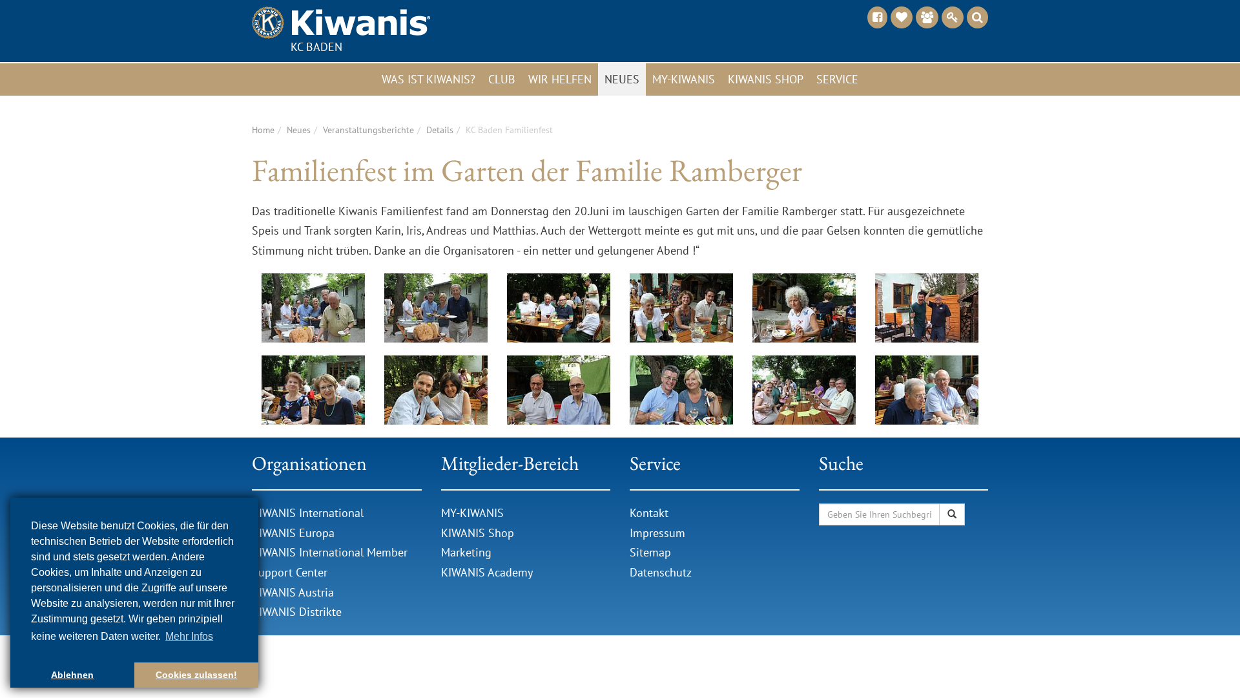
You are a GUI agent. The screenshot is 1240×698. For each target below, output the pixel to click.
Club (501, 79)
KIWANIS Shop (477, 532)
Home (263, 130)
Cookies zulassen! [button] (196, 675)
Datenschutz (661, 572)
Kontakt (649, 512)
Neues (621, 79)
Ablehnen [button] (72, 675)
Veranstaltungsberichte (368, 130)
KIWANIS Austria (293, 592)
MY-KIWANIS (472, 512)
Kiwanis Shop (765, 79)
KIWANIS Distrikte (297, 611)
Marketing (466, 552)
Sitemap (650, 552)
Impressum (657, 532)
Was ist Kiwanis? (428, 79)
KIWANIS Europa (293, 532)
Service (837, 79)
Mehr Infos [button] (189, 636)
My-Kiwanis (683, 79)
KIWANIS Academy (487, 572)
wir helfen (560, 79)
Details (439, 130)
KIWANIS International (308, 512)
